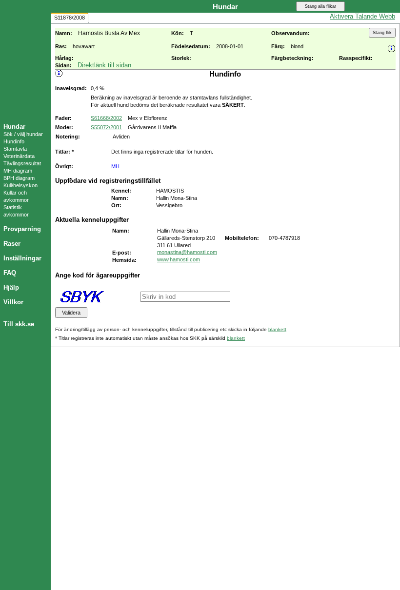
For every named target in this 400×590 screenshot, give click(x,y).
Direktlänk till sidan (104, 65)
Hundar (14, 126)
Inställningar (22, 258)
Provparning (22, 229)
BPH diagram (19, 178)
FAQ (9, 272)
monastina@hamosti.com (187, 252)
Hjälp (11, 287)
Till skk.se (18, 324)
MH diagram (17, 171)
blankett (277, 329)
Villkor (13, 302)
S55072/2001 (106, 127)
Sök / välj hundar (23, 134)
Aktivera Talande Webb (362, 16)
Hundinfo (13, 141)
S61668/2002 (106, 118)
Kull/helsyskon (20, 185)
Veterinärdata (19, 156)
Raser (11, 243)
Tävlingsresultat (22, 163)
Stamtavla (15, 149)
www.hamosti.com (178, 259)
